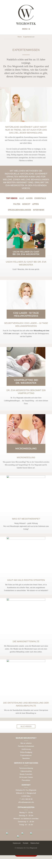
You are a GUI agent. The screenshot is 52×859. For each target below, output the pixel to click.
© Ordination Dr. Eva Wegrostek (26, 848)
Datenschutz (34, 843)
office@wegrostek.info (26, 802)
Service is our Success (26, 763)
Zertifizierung (26, 749)
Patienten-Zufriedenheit (26, 746)
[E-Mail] (21, 852)
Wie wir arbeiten (26, 743)
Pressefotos (26, 780)
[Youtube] (30, 852)
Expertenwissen (26, 755)
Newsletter (26, 758)
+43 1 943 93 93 (26, 799)
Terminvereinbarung (26, 768)
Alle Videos (26, 726)
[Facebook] (26, 852)
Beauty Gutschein (26, 774)
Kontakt (26, 785)
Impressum (17, 843)
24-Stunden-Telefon (26, 777)
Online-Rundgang (26, 752)
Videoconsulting (26, 771)
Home (20, 37)
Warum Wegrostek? (26, 738)
